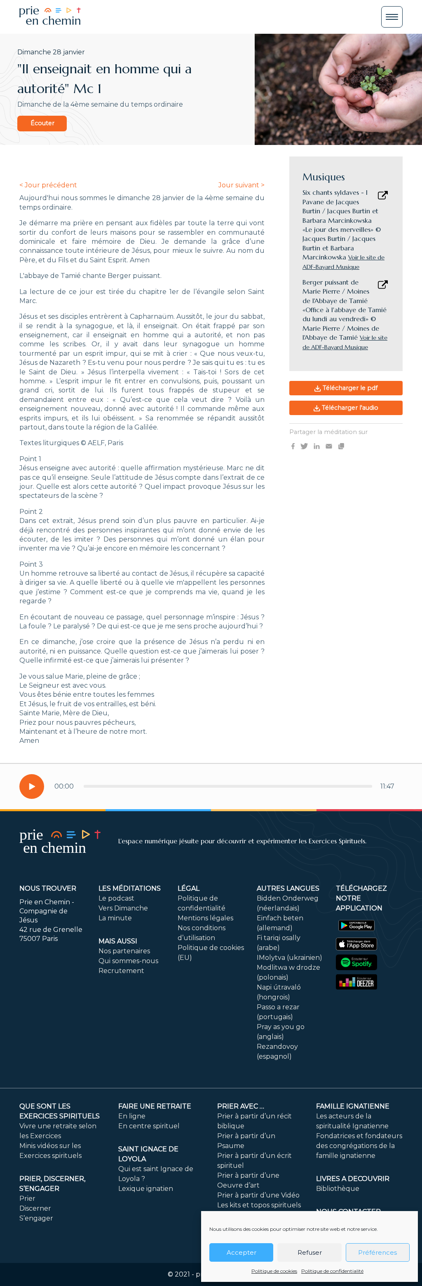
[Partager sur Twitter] (304, 446)
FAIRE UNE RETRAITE (154, 1106)
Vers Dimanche (123, 908)
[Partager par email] (329, 446)
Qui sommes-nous (128, 961)
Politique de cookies (274, 1271)
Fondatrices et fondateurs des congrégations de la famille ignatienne (359, 1146)
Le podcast (116, 898)
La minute (115, 918)
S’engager (36, 1218)
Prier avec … (240, 1106)
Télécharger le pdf (349, 388)
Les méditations (129, 888)
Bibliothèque (337, 1189)
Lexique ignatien (145, 1189)
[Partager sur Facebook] (293, 446)
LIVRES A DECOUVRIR (352, 1179)
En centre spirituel (149, 1126)
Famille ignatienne (352, 1106)
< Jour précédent (48, 185)
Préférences (377, 1252)
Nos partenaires (124, 951)
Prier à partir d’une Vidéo (258, 1195)
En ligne (131, 1116)
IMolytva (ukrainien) (289, 958)
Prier (27, 1198)
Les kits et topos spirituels (259, 1205)
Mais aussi (117, 941)
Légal (188, 888)
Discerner (35, 1208)
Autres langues (288, 888)
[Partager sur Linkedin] (317, 446)
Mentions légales (205, 918)
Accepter (241, 1252)
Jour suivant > (241, 185)
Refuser (310, 1252)
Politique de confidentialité (332, 1271)
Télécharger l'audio (349, 407)
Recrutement (121, 971)
